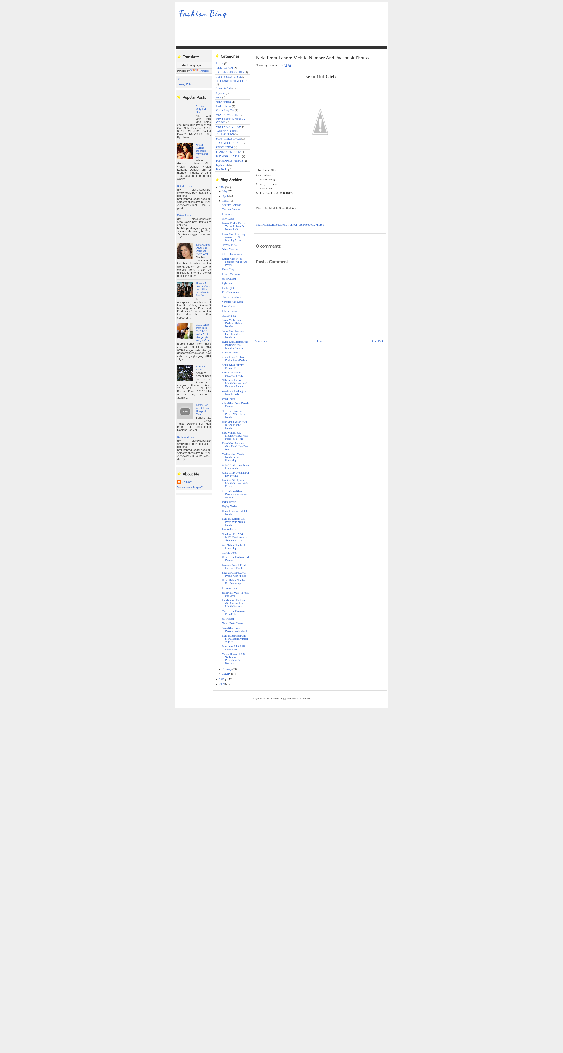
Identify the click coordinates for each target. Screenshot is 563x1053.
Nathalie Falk (229, 315)
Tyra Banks (222, 169)
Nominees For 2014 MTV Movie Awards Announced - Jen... (234, 537)
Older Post (377, 340)
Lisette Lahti (228, 306)
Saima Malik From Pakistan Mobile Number (232, 323)
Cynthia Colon (229, 552)
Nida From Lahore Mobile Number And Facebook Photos (234, 383)
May (225, 191)
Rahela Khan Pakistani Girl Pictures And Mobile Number (233, 603)
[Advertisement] (256, 35)
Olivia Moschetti (230, 249)
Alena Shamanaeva (232, 254)
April (225, 196)
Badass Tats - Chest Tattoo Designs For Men (203, 409)
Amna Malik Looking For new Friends (235, 474)
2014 (222, 187)
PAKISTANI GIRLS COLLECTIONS (227, 133)
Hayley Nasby (229, 506)
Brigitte (219, 63)
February (227, 669)
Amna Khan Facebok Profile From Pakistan (235, 359)
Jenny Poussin (223, 101)
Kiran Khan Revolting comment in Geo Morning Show (233, 237)
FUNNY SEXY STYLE (229, 76)
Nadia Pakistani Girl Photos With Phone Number (233, 414)
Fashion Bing (203, 13)
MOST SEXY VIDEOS (228, 126)
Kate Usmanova (230, 292)
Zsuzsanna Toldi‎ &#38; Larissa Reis (234, 648)
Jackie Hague (229, 501)
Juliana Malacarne (231, 274)
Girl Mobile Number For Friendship (235, 546)
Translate (204, 70)
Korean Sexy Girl (225, 110)
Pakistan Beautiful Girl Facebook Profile (234, 566)
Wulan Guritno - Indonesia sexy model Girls (202, 150)
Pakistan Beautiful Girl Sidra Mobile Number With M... (235, 638)
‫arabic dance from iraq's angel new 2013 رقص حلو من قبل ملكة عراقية (202, 332)
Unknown (187, 481)
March (226, 200)
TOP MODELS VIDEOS (229, 160)
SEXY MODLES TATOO (230, 143)
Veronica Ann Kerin (232, 301)
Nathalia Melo (229, 244)
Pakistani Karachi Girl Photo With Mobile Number (233, 521)
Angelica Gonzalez (231, 204)
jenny (218, 97)
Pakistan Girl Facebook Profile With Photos (234, 574)
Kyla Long (227, 283)
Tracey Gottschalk (231, 297)
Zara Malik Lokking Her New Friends (234, 393)
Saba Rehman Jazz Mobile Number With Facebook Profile (235, 435)
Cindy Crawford (224, 67)
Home (181, 79)
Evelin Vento (228, 398)
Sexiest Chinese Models (228, 138)
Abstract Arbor (200, 368)
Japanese (220, 93)
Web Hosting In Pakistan (298, 698)
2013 (222, 679)
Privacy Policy (185, 84)
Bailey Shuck (184, 215)
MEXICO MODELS (227, 115)
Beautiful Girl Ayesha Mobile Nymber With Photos (235, 483)
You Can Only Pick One (201, 109)
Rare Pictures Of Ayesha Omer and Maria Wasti (203, 249)
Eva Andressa (229, 529)
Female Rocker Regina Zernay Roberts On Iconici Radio (233, 226)
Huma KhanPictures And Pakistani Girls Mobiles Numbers (235, 345)
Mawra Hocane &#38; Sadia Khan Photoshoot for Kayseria (233, 659)
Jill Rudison (228, 618)
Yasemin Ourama (231, 209)
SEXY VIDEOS (224, 147)
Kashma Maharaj (186, 437)
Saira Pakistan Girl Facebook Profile (232, 374)
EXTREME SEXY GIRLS (230, 72)
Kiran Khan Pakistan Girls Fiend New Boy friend (235, 446)
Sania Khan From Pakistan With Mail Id (235, 630)
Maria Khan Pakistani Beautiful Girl (233, 613)
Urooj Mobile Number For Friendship (233, 582)
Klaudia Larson (230, 311)
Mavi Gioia (228, 218)
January (226, 673)
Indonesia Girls (224, 88)
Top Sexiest (222, 165)
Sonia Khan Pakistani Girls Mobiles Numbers (233, 334)
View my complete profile (190, 487)
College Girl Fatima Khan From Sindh (235, 466)
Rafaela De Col (185, 186)
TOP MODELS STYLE (228, 156)
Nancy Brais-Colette (232, 623)
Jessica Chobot (223, 106)
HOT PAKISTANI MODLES (231, 81)
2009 (222, 684)
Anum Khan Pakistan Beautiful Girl (233, 366)
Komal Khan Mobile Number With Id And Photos (234, 261)
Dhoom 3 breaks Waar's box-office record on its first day (203, 289)
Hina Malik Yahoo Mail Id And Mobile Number (234, 425)
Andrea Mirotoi (230, 352)
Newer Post (261, 340)
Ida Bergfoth (228, 288)
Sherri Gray (228, 269)
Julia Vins (227, 214)
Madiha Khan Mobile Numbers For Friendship (233, 457)
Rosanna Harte (229, 588)
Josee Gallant (229, 278)
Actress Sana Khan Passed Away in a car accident (234, 494)
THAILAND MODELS (228, 151)
